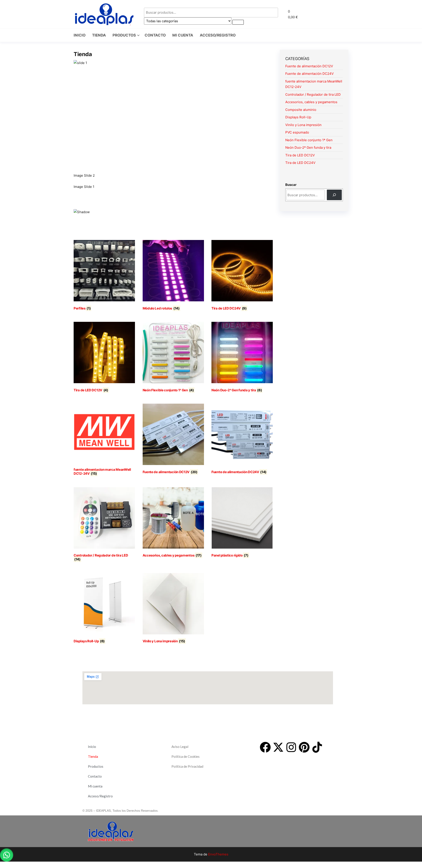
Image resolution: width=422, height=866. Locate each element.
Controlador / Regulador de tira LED (313, 94)
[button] (320, 14)
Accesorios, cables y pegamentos (311, 102)
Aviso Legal (179, 747)
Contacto (155, 35)
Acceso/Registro (218, 35)
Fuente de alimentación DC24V (309, 73)
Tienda (99, 35)
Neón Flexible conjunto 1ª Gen (309, 140)
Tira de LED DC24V (300, 163)
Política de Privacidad (187, 766)
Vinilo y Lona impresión (303, 125)
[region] (173, 139)
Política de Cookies (185, 756)
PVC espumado (297, 132)
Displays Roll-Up (298, 117)
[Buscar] (334, 195)
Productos (124, 35)
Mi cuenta (182, 35)
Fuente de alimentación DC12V (309, 66)
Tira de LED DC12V (300, 155)
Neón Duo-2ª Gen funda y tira (308, 147)
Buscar (290, 185)
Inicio (79, 35)
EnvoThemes (218, 854)
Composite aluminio (300, 110)
